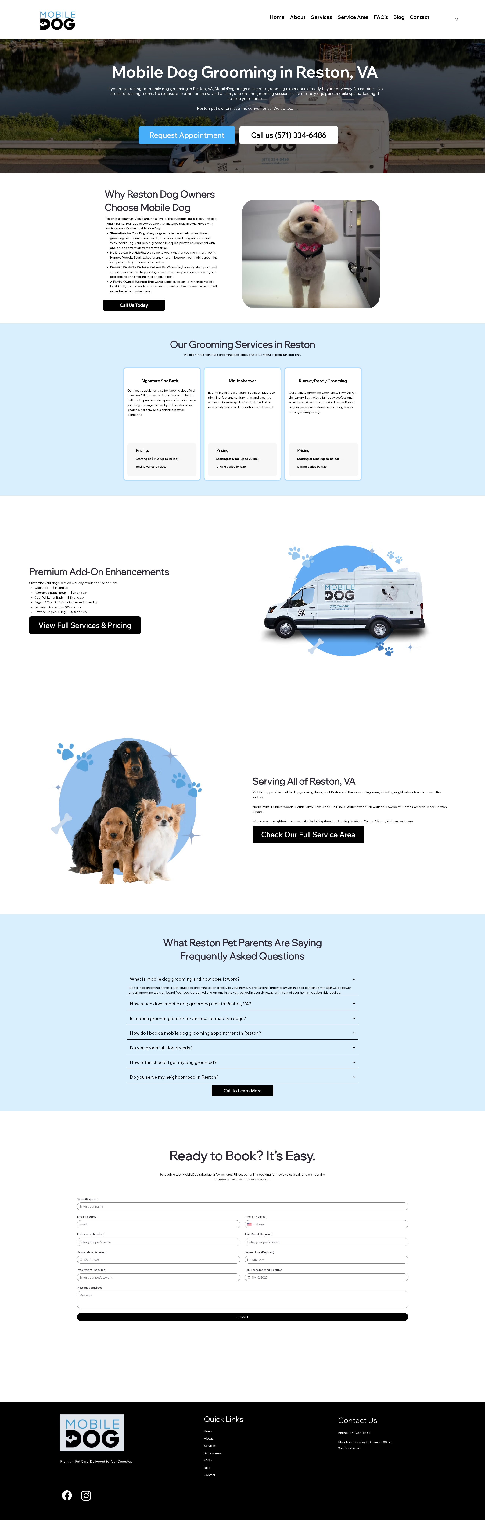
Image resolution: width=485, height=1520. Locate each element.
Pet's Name (91, 1234)
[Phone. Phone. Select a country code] (250, 1224)
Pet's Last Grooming (264, 1270)
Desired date (91, 1252)
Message (89, 1287)
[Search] (457, 19)
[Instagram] (86, 1495)
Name (87, 1199)
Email (87, 1216)
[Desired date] (80, 1259)
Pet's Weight (91, 1270)
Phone (256, 1216)
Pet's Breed (258, 1234)
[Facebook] (67, 1495)
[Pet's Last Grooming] (248, 1277)
